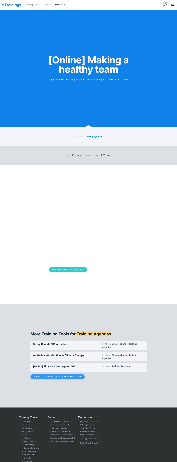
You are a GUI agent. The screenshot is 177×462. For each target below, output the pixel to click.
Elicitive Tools (29, 455)
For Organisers (27, 431)
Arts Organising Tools (89, 439)
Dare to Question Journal (59, 425)
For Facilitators (27, 428)
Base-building (29, 445)
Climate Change (30, 451)
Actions (27, 438)
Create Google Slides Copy (68, 270)
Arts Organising (30, 441)
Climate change (120, 344)
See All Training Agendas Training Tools (58, 377)
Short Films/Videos (87, 428)
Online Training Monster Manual (62, 435)
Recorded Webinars (87, 431)
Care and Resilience (31, 448)
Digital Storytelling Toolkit (89, 435)
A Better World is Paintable (60, 431)
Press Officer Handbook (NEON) (62, 441)
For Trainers (26, 425)
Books (47, 5)
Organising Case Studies (89, 421)
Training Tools (31, 5)
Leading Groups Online (58, 428)
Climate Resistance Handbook (61, 421)
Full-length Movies (87, 425)
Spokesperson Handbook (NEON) (62, 438)
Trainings (13, 5)
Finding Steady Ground (89, 443)
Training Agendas (93, 136)
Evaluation (28, 458)
